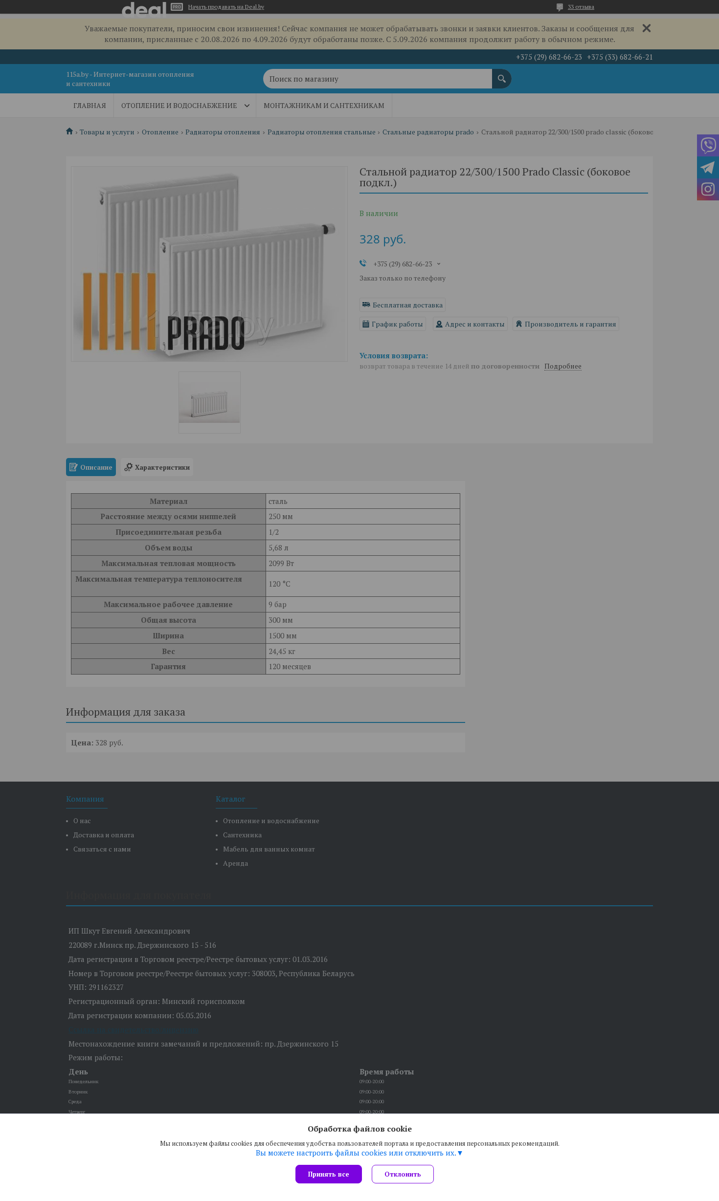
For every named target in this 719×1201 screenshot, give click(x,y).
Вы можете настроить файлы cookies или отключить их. (356, 1152)
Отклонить (402, 1174)
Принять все (328, 1174)
